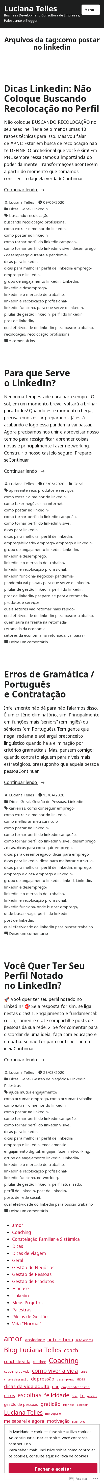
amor (17, 1225)
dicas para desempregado (27, 854)
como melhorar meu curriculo (31, 821)
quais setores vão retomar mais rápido (39, 608)
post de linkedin (18, 320)
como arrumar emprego (26, 1098)
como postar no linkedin (26, 235)
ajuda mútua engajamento (32, 1092)
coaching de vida (17, 1371)
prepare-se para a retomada (61, 595)
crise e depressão (16, 1379)
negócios (45, 576)
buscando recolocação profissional (34, 221)
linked (68, 880)
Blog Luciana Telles (32, 1349)
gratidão (51, 1403)
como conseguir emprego (50, 808)
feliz (74, 1396)
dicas (10, 847)
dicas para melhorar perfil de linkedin (38, 268)
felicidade (56, 1395)
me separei (53, 1413)
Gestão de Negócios (50, 1078)
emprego (82, 268)
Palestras (12, 1085)
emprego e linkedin (22, 274)
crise (84, 1371)
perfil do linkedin (67, 314)
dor (55, 1386)
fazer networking (73, 1151)
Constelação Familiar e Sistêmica (46, 1239)
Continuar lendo (21, 189)
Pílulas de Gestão (30, 1316)
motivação (58, 1421)
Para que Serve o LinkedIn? (37, 378)
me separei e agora (24, 1421)
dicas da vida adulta (26, 1386)
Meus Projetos (27, 1303)
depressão (42, 1379)
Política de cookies (71, 1455)
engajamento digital (22, 1151)
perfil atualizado (66, 1184)
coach (71, 1350)
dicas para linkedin (21, 261)
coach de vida (17, 1361)
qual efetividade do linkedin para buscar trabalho (48, 327)
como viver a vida (55, 1370)
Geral (25, 208)
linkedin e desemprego (25, 287)
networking (47, 1177)
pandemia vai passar (22, 582)
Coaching (21, 1232)
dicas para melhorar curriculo (66, 860)
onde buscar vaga (20, 913)
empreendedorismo (75, 1387)
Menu (92, 9)
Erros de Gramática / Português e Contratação (49, 684)
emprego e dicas (19, 873)
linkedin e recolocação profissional (35, 300)
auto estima (84, 1340)
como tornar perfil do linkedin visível (37, 248)
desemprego (84, 248)
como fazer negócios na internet (33, 503)
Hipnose (20, 1288)
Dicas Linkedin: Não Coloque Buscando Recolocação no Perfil (51, 98)
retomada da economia (24, 628)
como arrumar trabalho (71, 1098)
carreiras (17, 808)
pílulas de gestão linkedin (27, 314)
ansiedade (35, 1340)
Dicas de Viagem (29, 1253)
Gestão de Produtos (33, 1281)
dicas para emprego (71, 854)
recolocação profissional (48, 334)
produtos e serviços (22, 602)
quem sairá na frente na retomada (35, 622)
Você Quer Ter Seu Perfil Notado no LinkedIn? (44, 976)
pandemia (64, 576)
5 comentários (22, 341)
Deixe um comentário (28, 642)
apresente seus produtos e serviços (41, 490)
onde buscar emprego (57, 906)
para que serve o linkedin (60, 307)
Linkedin (40, 208)
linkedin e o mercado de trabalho (34, 294)
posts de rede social (22, 1197)
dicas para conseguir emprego (44, 847)
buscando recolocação (28, 215)
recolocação (14, 334)
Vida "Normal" (26, 1324)
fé (82, 1395)
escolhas (29, 1395)
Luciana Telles (30, 8)
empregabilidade (19, 542)
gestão (92, 1396)
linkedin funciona (19, 307)
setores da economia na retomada (34, 635)
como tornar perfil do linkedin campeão (40, 241)
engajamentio (54, 1144)
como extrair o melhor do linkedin (35, 228)
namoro (78, 1421)
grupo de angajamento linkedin (32, 281)
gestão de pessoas (21, 1404)
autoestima (60, 1339)
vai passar (76, 635)
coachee (39, 1361)
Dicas (13, 208)
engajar (49, 1151)
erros (9, 1395)
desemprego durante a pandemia (36, 254)
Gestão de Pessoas (49, 801)
